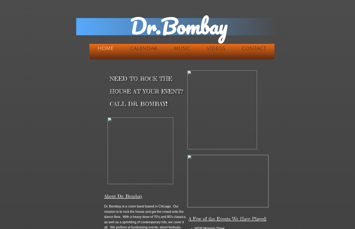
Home (105, 48)
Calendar (143, 48)
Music (182, 48)
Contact (254, 48)
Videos (216, 48)
